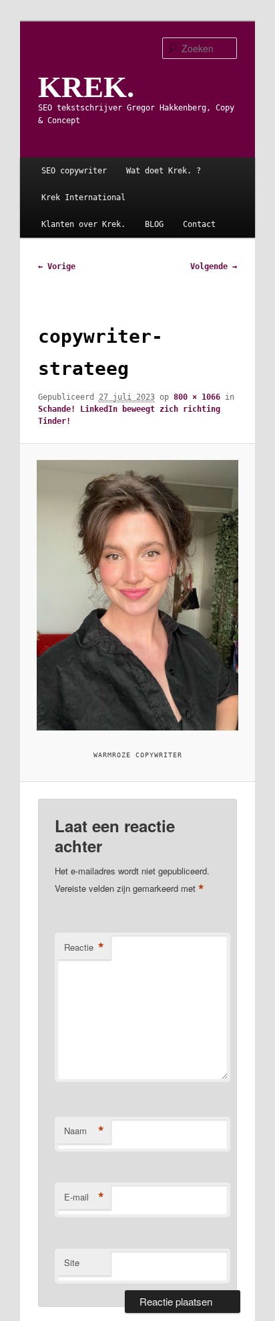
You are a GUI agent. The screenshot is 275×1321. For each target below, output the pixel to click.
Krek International (83, 197)
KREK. (86, 87)
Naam (84, 1131)
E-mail (84, 1197)
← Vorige (56, 266)
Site (71, 1262)
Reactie (84, 947)
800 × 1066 (197, 397)
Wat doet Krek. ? (163, 170)
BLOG (154, 224)
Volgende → (213, 266)
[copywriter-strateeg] (138, 595)
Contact (199, 224)
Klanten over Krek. (83, 224)
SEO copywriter (74, 170)
